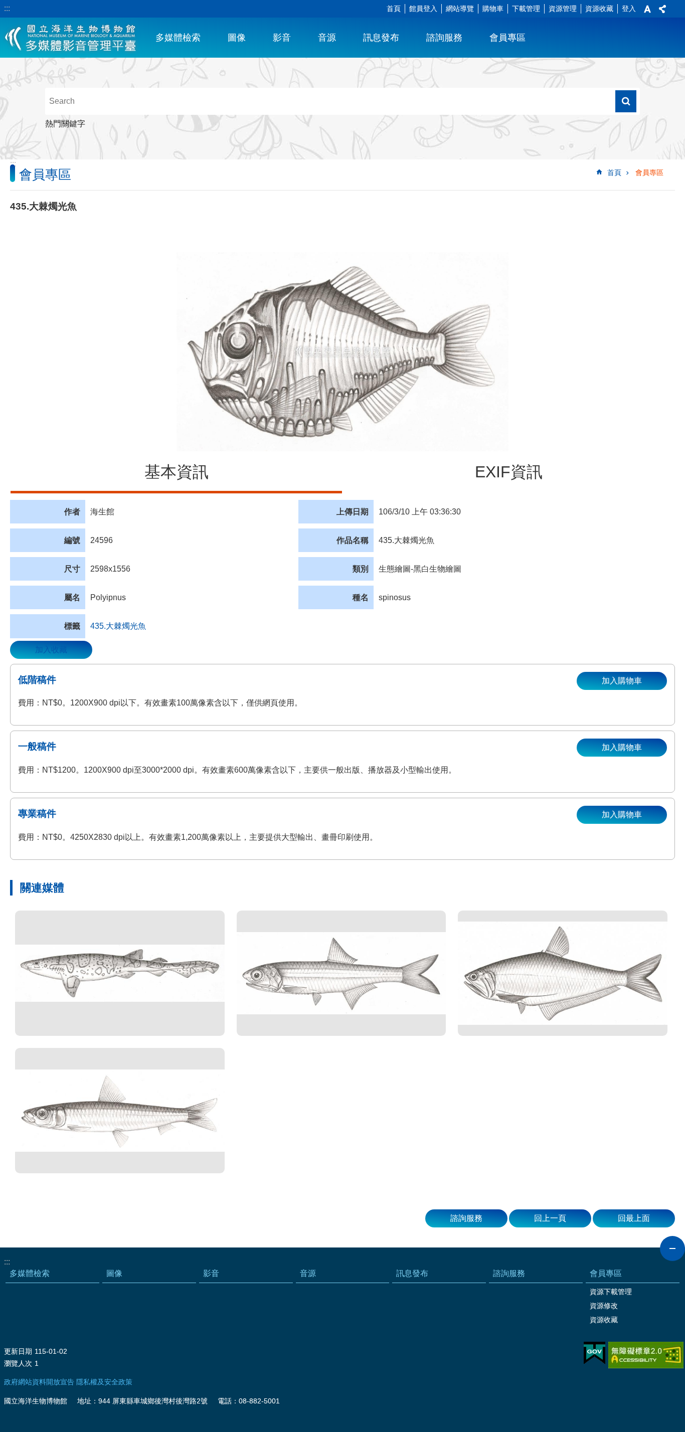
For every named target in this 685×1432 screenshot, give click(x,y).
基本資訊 (176, 472)
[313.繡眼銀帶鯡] (120, 1110)
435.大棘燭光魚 (118, 626)
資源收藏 (599, 9)
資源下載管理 (611, 1292)
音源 (327, 38)
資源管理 (563, 9)
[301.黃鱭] (562, 973)
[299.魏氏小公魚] (341, 973)
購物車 (492, 9)
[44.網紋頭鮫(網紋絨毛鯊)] (120, 973)
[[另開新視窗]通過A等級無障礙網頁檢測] (645, 1355)
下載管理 (526, 9)
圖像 (237, 38)
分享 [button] (662, 9)
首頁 (394, 9)
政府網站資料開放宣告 (39, 1382)
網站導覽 (460, 9)
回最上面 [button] (634, 1218)
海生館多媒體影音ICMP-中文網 (71, 38)
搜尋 (625, 101)
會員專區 (507, 38)
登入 (629, 9)
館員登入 (423, 9)
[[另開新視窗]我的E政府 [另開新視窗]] (594, 1353)
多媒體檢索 (178, 38)
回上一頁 (550, 1218)
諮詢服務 (444, 38)
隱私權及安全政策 (104, 1382)
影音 (282, 38)
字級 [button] (647, 9)
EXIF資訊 (509, 472)
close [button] (672, 1248)
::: (7, 8)
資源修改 (604, 1306)
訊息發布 (381, 38)
